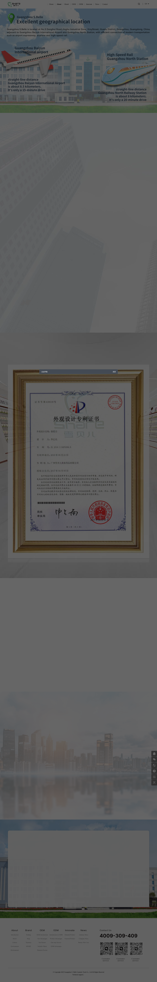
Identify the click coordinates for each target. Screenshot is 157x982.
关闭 (114, 372)
